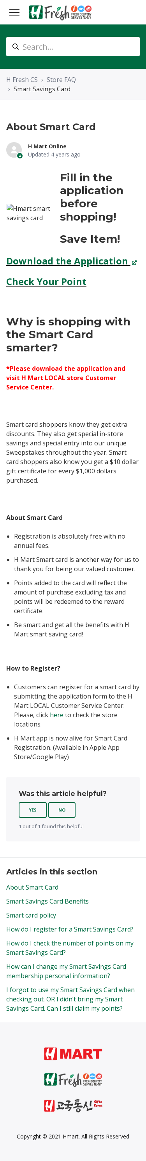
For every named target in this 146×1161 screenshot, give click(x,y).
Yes (33, 810)
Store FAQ (61, 79)
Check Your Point (46, 281)
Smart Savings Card (42, 89)
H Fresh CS (22, 79)
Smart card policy (31, 915)
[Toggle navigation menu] (14, 12)
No (61, 810)
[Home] (60, 12)
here (56, 715)
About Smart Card (32, 887)
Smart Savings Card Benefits (47, 901)
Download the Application (68, 260)
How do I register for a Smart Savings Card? (70, 929)
